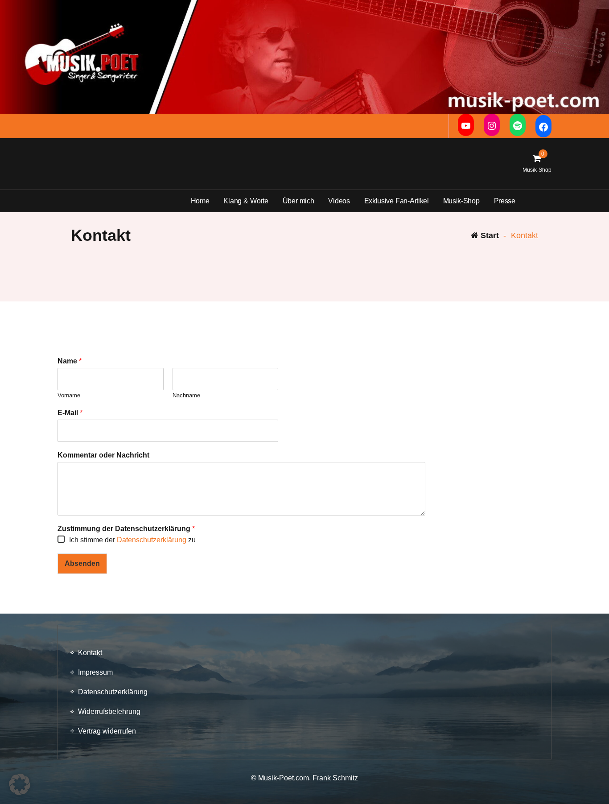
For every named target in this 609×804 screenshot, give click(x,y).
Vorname (69, 395)
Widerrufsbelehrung (109, 711)
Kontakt (90, 652)
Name (70, 361)
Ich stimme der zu (132, 540)
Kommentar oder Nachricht (103, 455)
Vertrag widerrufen (107, 731)
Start (488, 235)
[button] (19, 784)
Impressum (95, 672)
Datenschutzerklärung (152, 540)
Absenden (82, 563)
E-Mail (70, 412)
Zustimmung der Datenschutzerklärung (126, 528)
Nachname (186, 395)
